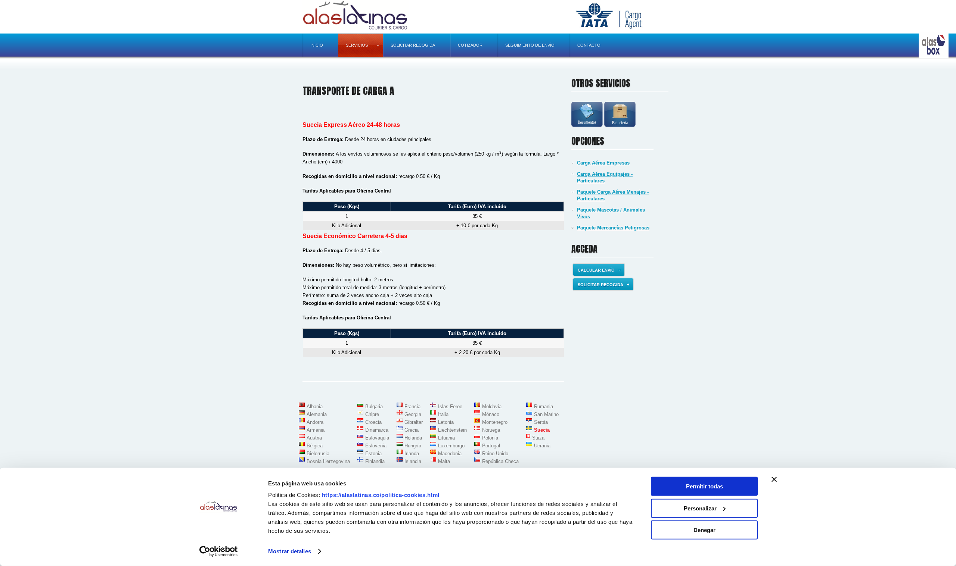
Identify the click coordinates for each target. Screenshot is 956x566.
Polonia (490, 438)
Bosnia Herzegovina (328, 461)
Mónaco (490, 414)
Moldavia (492, 406)
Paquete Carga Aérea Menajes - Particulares (613, 195)
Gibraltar (413, 422)
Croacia (373, 422)
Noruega (491, 430)
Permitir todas (704, 486)
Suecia (542, 430)
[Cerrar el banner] (774, 479)
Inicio (316, 45)
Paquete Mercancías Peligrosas (613, 228)
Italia (443, 414)
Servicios (357, 45)
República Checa (500, 461)
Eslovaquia (377, 438)
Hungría (412, 445)
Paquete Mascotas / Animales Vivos (611, 213)
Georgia (412, 414)
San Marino (546, 414)
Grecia (411, 430)
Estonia (373, 453)
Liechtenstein (452, 430)
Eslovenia (376, 445)
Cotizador (470, 45)
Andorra (315, 422)
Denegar (704, 530)
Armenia (316, 430)
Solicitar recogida (413, 45)
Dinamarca (376, 430)
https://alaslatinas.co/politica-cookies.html (381, 495)
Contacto (588, 45)
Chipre (372, 414)
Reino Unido (495, 453)
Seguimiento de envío (530, 45)
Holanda (413, 438)
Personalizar (700, 508)
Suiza (538, 438)
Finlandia (375, 461)
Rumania (543, 406)
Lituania (446, 438)
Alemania (317, 414)
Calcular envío (596, 270)
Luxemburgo (451, 445)
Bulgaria (374, 406)
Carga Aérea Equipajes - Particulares (605, 177)
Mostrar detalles (289, 551)
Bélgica (315, 445)
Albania (315, 406)
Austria (314, 438)
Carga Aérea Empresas (603, 163)
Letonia (446, 422)
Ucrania (542, 445)
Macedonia (450, 453)
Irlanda (411, 453)
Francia (412, 406)
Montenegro (495, 422)
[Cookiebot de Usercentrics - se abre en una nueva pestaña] (218, 551)
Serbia (541, 422)
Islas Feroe (450, 406)
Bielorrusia (318, 453)
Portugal (491, 445)
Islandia (412, 461)
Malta (444, 461)
